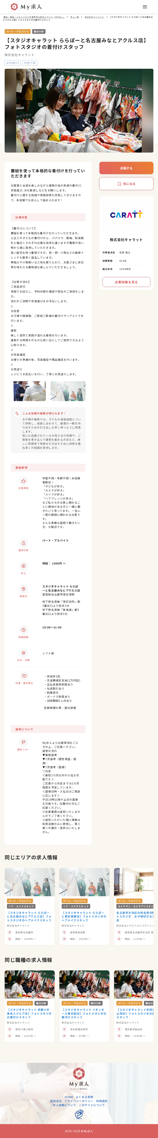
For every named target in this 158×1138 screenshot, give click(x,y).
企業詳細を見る (126, 282)
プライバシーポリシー (79, 1101)
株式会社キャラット (19, 54)
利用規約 (102, 1101)
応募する (126, 168)
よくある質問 (84, 1097)
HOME (69, 1097)
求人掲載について (64, 1105)
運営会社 (56, 1101)
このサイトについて (92, 1105)
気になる (129, 183)
